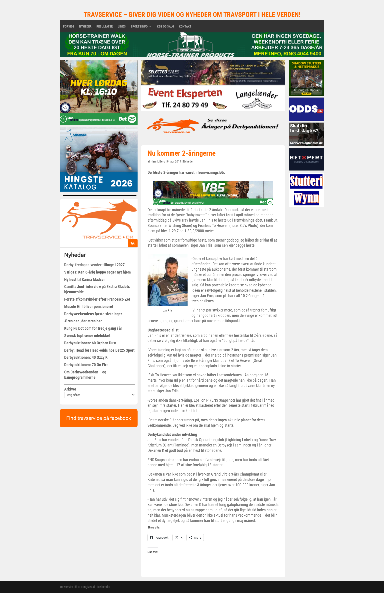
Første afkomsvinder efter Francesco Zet (97, 299)
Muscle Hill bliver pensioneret (88, 306)
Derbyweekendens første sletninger (93, 313)
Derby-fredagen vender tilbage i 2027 (94, 264)
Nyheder (85, 26)
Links (122, 26)
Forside (68, 26)
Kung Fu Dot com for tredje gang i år (93, 328)
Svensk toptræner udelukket (87, 335)
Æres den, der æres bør (83, 321)
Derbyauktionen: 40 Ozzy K (86, 357)
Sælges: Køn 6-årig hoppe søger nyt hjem (97, 272)
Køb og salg (165, 26)
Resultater (104, 26)
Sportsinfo (139, 26)
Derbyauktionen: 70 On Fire (86, 364)
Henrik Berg (158, 161)
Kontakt (185, 26)
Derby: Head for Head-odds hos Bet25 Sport (99, 350)
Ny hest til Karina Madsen (85, 279)
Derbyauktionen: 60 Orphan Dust (90, 343)
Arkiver (70, 389)
